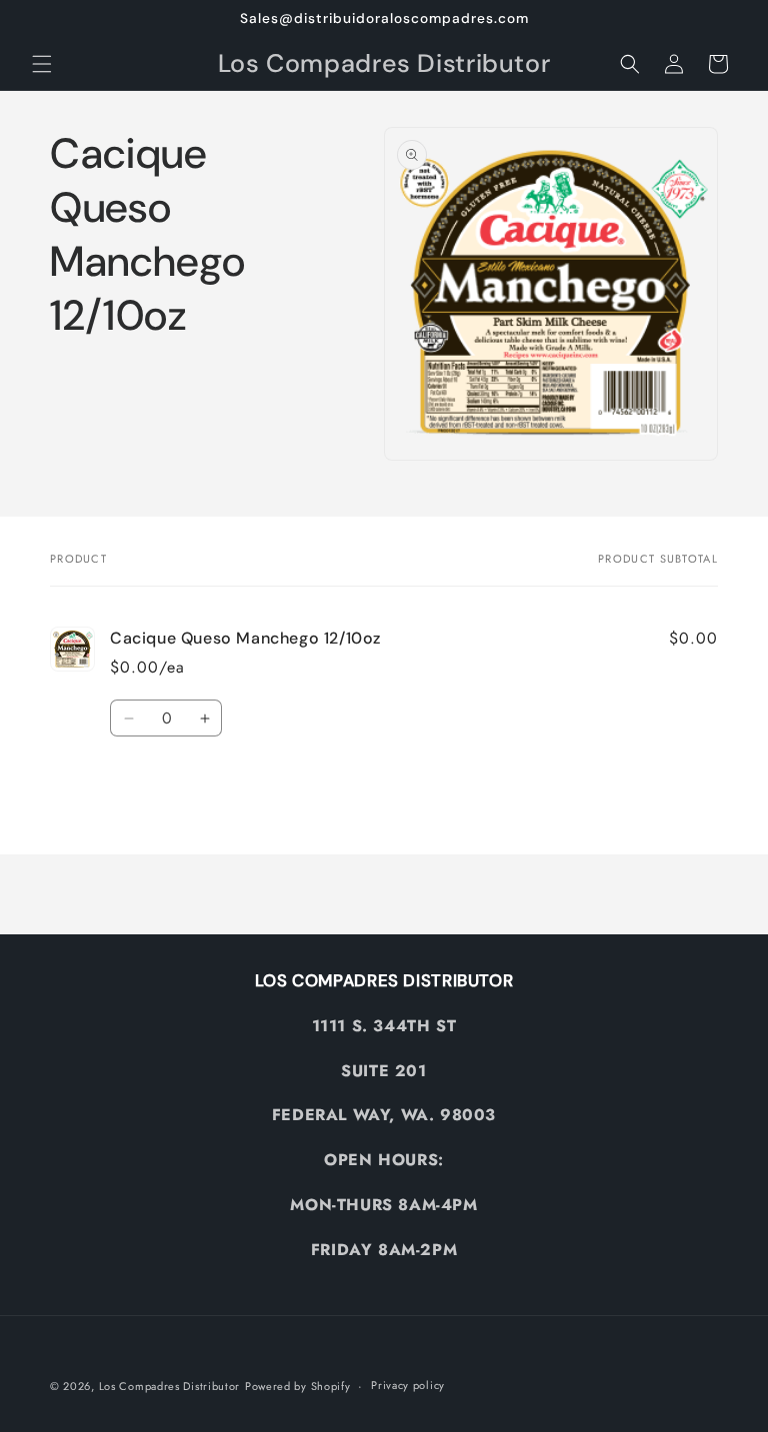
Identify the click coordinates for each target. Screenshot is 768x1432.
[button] (42, 64)
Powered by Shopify (298, 1386)
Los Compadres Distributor (170, 1386)
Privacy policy (408, 1385)
